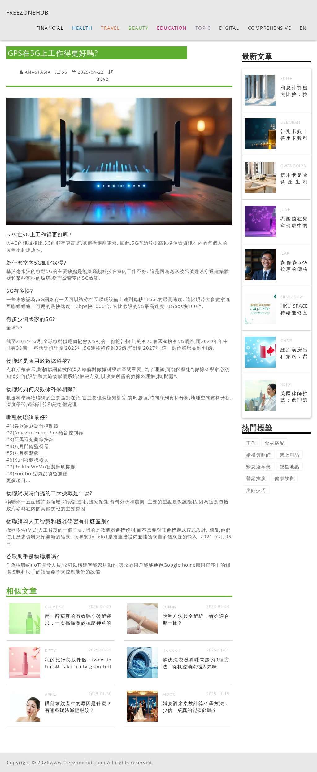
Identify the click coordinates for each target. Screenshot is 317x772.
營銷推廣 (256, 478)
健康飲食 (284, 478)
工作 (251, 443)
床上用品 (289, 455)
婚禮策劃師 (258, 455)
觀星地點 (289, 466)
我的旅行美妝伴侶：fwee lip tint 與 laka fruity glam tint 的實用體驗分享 (78, 666)
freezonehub (27, 12)
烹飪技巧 (256, 490)
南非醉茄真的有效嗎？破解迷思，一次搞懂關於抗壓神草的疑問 (78, 623)
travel (103, 79)
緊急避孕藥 (258, 466)
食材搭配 (274, 443)
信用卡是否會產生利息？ (294, 181)
